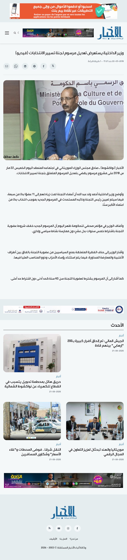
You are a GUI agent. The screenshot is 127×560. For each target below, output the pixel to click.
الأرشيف (53, 539)
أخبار (121, 335)
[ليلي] (19, 33)
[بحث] (15, 33)
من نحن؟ (74, 539)
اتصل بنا (63, 539)
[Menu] (7, 33)
